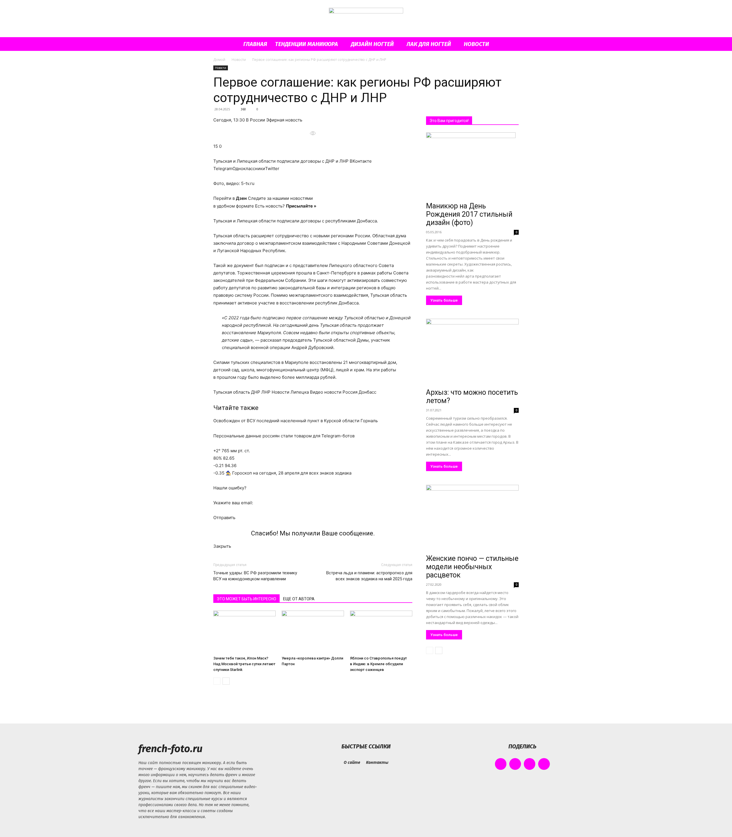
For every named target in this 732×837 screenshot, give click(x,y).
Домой (219, 59)
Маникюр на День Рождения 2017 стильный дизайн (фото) (469, 214)
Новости (476, 44)
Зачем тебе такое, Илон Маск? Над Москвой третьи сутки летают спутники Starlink (244, 664)
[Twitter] (530, 764)
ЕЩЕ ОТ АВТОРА (299, 599)
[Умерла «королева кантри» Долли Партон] (313, 632)
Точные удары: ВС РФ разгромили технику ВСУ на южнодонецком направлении (255, 575)
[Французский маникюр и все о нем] (366, 19)
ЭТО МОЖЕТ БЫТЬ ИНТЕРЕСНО (246, 599)
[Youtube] (544, 764)
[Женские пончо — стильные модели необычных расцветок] (472, 518)
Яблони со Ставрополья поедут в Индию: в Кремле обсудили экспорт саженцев (378, 664)
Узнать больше (444, 300)
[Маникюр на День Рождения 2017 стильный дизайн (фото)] (472, 166)
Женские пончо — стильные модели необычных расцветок (472, 566)
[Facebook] (501, 764)
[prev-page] (216, 681)
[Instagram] (515, 764)
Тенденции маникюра (306, 44)
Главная (255, 44)
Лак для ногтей (429, 44)
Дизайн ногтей (372, 44)
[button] (512, 44)
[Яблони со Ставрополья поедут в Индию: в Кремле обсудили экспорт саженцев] (381, 632)
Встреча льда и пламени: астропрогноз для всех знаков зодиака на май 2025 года (369, 575)
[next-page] (226, 681)
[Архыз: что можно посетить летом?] (472, 352)
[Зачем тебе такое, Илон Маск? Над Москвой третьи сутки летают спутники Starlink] (244, 632)
